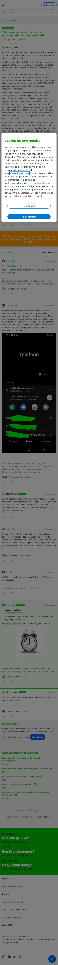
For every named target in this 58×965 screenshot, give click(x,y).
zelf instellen (37, 196)
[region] (29, 177)
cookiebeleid (44, 183)
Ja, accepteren (29, 216)
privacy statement (17, 186)
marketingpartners (19, 173)
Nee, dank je (29, 205)
